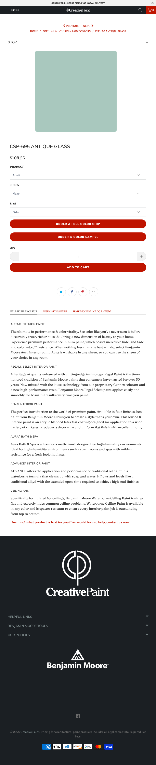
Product (17, 166)
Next (87, 25)
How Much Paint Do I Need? (92, 311)
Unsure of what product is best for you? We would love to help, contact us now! (70, 522)
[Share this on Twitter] (61, 291)
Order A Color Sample (78, 237)
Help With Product (23, 311)
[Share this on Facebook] (72, 291)
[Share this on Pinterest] (82, 291)
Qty (12, 247)
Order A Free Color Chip (78, 224)
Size (13, 203)
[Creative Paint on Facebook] (78, 716)
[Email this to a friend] (93, 291)
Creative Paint (30, 732)
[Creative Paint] (78, 10)
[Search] (141, 10)
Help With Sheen (55, 311)
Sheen (14, 185)
